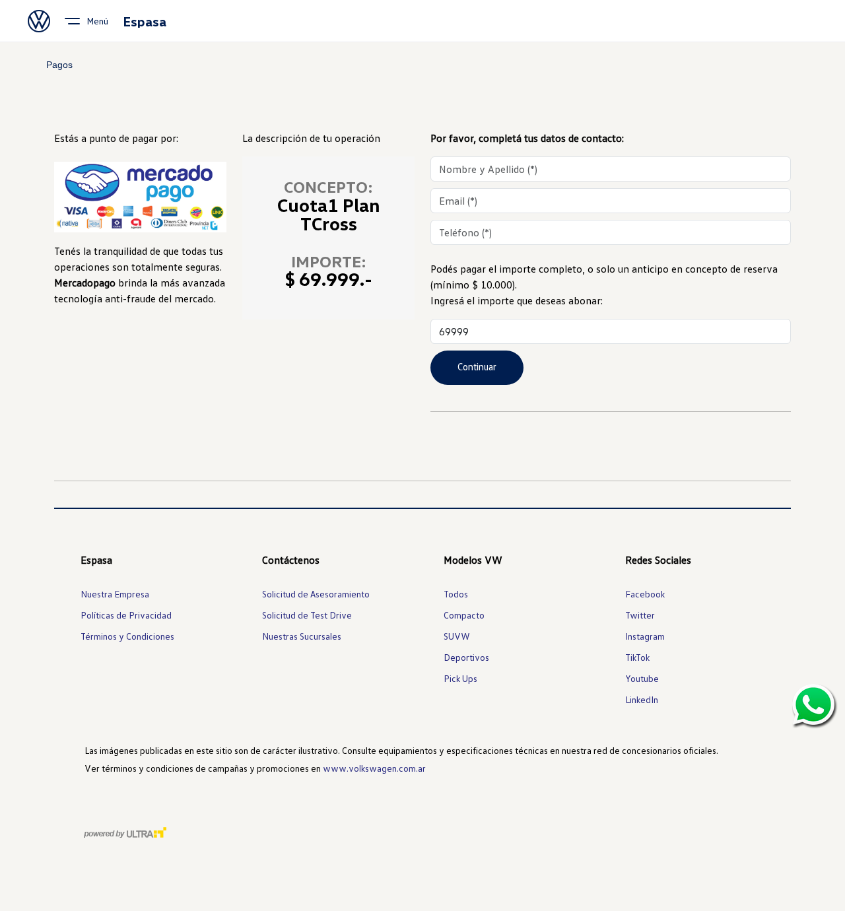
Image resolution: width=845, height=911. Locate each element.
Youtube (642, 678)
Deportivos (466, 657)
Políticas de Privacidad (126, 615)
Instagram (645, 636)
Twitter (640, 615)
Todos (456, 593)
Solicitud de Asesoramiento (316, 593)
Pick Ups (460, 678)
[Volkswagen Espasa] (39, 21)
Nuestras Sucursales (301, 636)
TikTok (637, 657)
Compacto (464, 615)
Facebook (645, 593)
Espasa (144, 21)
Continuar (476, 366)
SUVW (457, 636)
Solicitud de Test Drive (307, 615)
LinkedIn (641, 699)
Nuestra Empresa (115, 593)
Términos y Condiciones (127, 636)
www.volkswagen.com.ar (374, 768)
